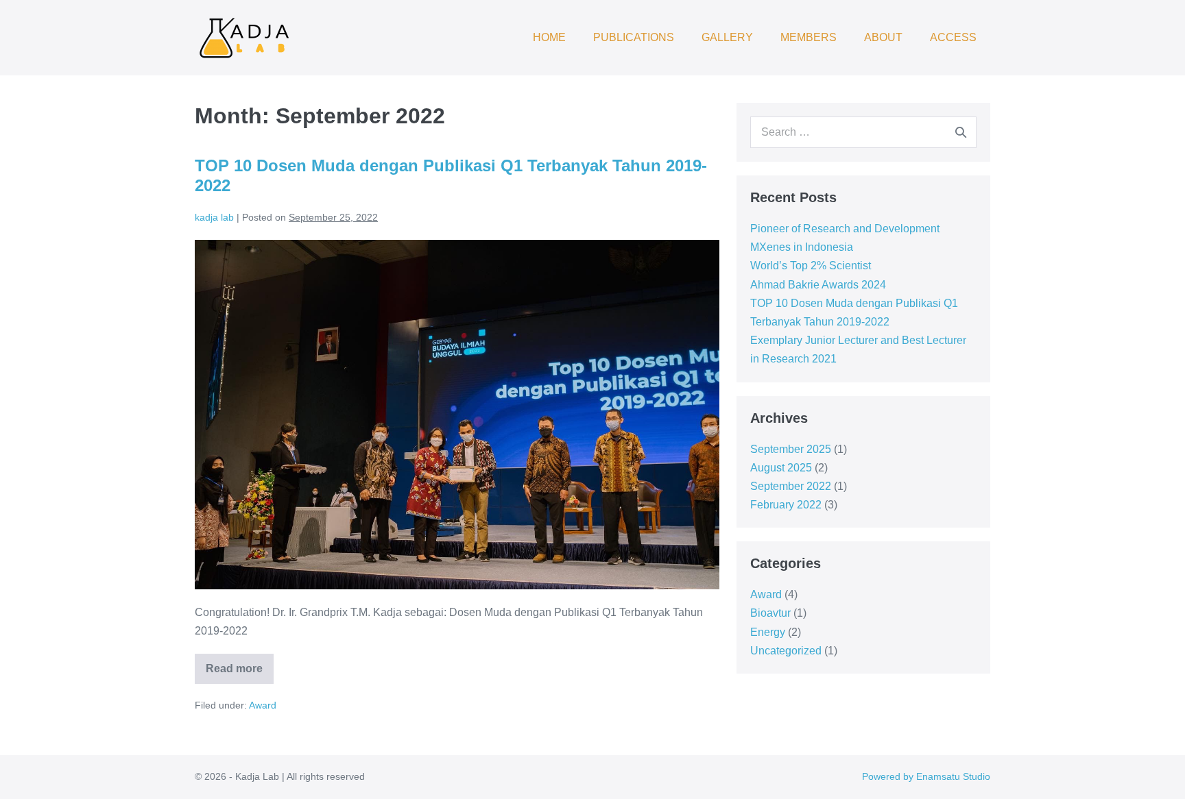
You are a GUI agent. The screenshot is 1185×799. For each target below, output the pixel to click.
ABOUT (883, 37)
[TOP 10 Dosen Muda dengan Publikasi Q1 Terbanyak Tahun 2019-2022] (457, 414)
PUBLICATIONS (633, 37)
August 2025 (781, 468)
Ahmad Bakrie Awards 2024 (818, 285)
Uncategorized (786, 650)
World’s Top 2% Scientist (810, 265)
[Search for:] (863, 132)
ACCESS (953, 37)
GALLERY (727, 37)
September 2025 (790, 449)
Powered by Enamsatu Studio (926, 776)
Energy (767, 632)
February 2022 (786, 505)
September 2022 (790, 486)
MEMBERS (808, 37)
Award (262, 705)
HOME (549, 37)
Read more (240, 664)
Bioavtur (770, 613)
